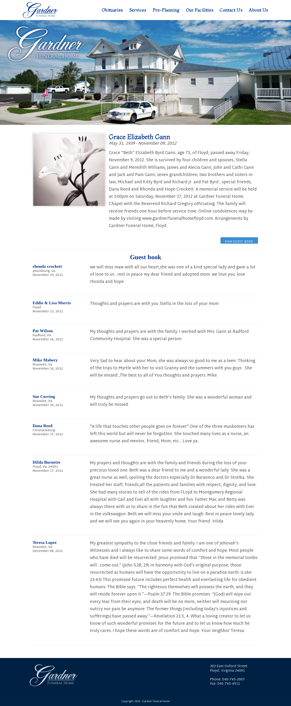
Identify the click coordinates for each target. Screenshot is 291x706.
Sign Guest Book (239, 241)
